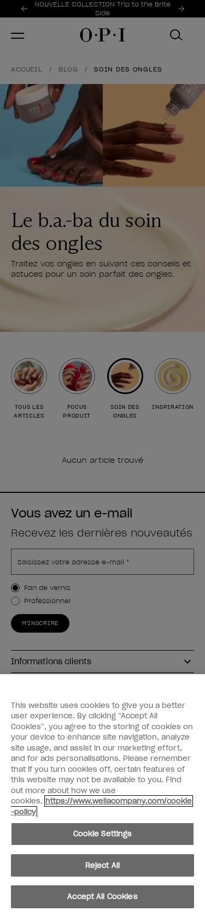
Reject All (102, 865)
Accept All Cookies (102, 896)
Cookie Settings (102, 833)
